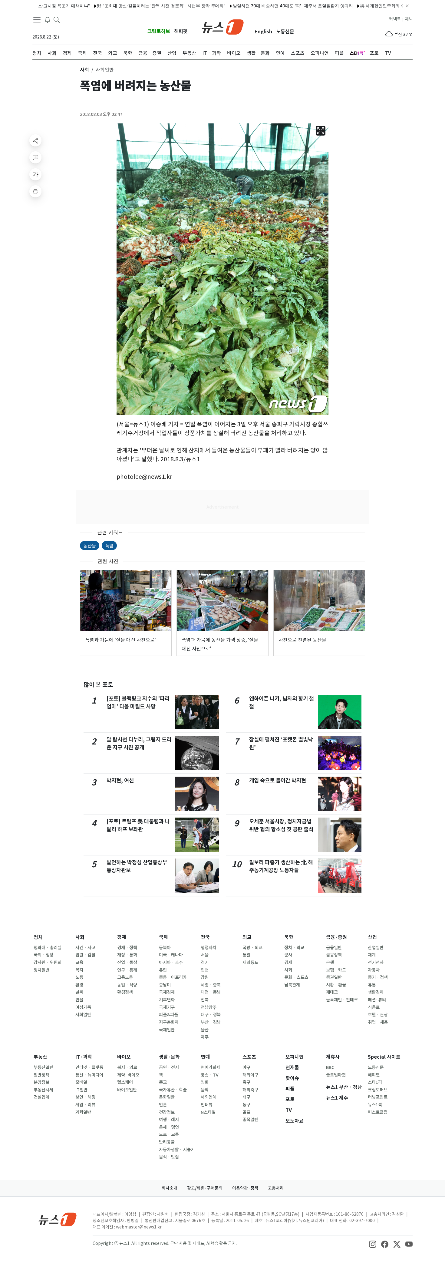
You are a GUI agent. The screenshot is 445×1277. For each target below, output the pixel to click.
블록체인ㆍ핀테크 (342, 1000)
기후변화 (167, 1000)
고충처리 (276, 1188)
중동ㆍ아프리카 (173, 977)
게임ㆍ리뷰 (85, 1104)
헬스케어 (125, 1082)
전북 (205, 1000)
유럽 (163, 970)
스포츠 (249, 1057)
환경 (79, 985)
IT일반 (81, 1090)
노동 (79, 977)
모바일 (81, 1082)
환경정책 (125, 992)
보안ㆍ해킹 (85, 1097)
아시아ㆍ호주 (171, 962)
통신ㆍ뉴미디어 (89, 1075)
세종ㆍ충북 (211, 985)
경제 (121, 937)
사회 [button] (84, 70)
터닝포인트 (377, 1097)
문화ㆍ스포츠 (296, 977)
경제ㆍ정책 (127, 947)
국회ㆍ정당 (44, 955)
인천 (205, 970)
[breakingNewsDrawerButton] (47, 19)
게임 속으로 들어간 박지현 (277, 780)
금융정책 (334, 955)
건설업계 (41, 1097)
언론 (163, 1104)
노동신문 (285, 32)
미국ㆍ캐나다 (171, 955)
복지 (79, 970)
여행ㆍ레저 (169, 1119)
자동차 (374, 970)
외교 (247, 937)
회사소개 (169, 1188)
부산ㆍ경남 (211, 1022)
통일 (246, 955)
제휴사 (333, 1057)
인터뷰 (207, 1104)
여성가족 (83, 1007)
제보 (409, 19)
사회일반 (83, 1014)
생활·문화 (169, 1057)
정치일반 (41, 970)
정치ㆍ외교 (294, 947)
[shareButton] (35, 140)
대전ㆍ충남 (211, 992)
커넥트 (395, 19)
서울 (205, 955)
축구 (246, 1082)
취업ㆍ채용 (378, 1022)
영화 (205, 1082)
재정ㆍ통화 (127, 955)
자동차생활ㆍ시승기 (177, 1149)
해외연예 (208, 1097)
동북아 (165, 947)
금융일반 (334, 947)
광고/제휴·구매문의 (204, 1188)
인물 (79, 1000)
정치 (38, 937)
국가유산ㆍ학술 (173, 1090)
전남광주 (208, 1007)
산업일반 (376, 947)
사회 (79, 937)
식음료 (374, 1007)
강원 (205, 977)
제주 (205, 1037)
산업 (372, 937)
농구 (246, 1104)
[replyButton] (35, 157)
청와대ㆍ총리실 (47, 947)
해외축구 (250, 1090)
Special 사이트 (384, 1057)
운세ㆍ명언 (169, 1127)
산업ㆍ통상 (127, 962)
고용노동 (125, 977)
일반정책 (41, 1075)
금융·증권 (336, 937)
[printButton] (35, 191)
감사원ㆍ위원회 (47, 962)
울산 (205, 1030)
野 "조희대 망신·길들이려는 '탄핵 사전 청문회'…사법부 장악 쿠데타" (135, 5)
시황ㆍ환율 (336, 985)
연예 (205, 1057)
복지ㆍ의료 (127, 1067)
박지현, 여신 (120, 780)
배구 (246, 1097)
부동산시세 (43, 1090)
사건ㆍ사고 (85, 947)
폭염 (109, 545)
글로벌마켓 (336, 1075)
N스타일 (208, 1112)
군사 (288, 955)
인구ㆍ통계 (127, 970)
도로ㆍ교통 (169, 1134)
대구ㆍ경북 (211, 1014)
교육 (79, 962)
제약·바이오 (128, 1075)
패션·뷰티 (377, 1000)
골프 (246, 1112)
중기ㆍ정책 (378, 977)
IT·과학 (83, 1057)
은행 (330, 962)
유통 (372, 985)
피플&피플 (168, 1014)
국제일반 (167, 1030)
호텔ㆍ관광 (378, 1014)
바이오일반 (127, 1090)
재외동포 (250, 962)
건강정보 (167, 1112)
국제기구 (167, 1007)
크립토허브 (158, 31)
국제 (163, 937)
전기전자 (376, 962)
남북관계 (292, 985)
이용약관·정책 (245, 1188)
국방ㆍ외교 (252, 947)
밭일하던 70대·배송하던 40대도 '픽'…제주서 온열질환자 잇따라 (267, 5)
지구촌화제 (169, 1022)
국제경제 (167, 992)
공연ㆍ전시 (169, 1067)
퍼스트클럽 (377, 1112)
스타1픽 (375, 1082)
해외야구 (250, 1075)
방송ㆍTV (210, 1075)
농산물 (89, 545)
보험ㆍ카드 (336, 970)
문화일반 (167, 1097)
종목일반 (250, 1119)
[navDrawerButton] (36, 20)
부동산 (40, 1057)
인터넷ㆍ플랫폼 (89, 1067)
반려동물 (167, 1142)
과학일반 (83, 1112)
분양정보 (41, 1082)
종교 (163, 1082)
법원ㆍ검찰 (85, 955)
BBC (330, 1067)
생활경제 (376, 992)
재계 (372, 955)
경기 (205, 962)
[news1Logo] (57, 1219)
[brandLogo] (222, 26)
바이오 (124, 1057)
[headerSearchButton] (57, 19)
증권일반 (334, 977)
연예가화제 (210, 1067)
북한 (288, 937)
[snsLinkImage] (372, 1244)
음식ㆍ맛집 (169, 1157)
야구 (246, 1067)
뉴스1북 (375, 1104)
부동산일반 (43, 1067)
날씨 (79, 992)
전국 (205, 937)
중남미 (165, 985)
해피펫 (181, 31)
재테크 (332, 992)
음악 (205, 1090)
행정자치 (208, 947)
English (263, 32)
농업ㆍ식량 (127, 985)
